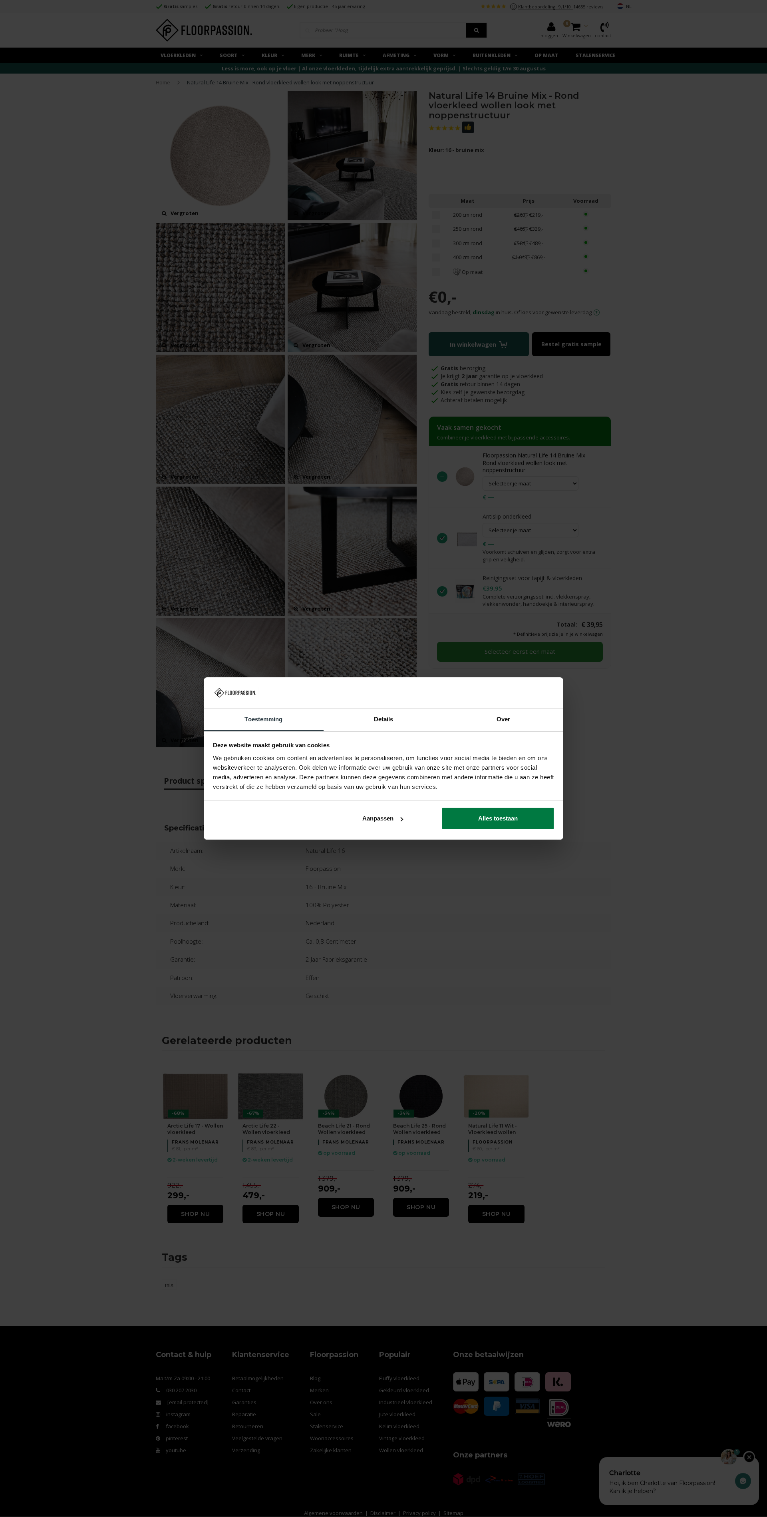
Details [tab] (383, 719)
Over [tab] (503, 719)
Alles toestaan (498, 818)
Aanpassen (377, 818)
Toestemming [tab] (263, 719)
